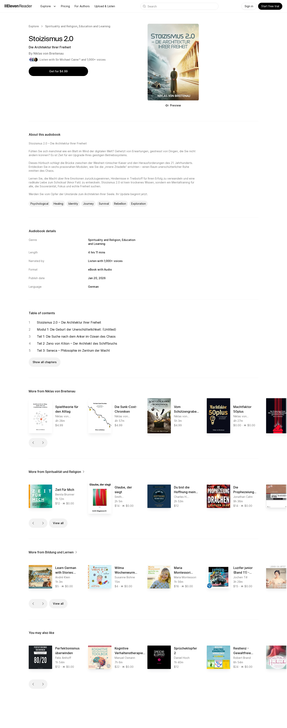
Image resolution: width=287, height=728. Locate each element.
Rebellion (120, 203)
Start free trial (270, 6)
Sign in (249, 6)
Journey (88, 203)
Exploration (138, 203)
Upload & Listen (104, 6)
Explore (46, 6)
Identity (73, 203)
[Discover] (55, 6)
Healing (58, 203)
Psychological (39, 203)
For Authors (82, 6)
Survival (104, 203)
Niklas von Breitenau (48, 53)
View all (58, 523)
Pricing (65, 6)
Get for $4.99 (58, 71)
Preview (175, 105)
